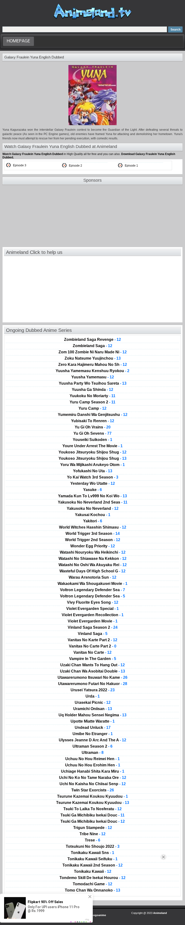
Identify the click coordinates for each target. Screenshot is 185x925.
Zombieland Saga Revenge (92, 339)
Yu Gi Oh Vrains (93, 427)
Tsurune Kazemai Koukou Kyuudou (92, 796)
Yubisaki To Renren (92, 421)
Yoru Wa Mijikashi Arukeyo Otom (92, 464)
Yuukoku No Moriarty (92, 396)
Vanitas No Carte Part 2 (92, 646)
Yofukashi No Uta (92, 471)
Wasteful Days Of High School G (92, 571)
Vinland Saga (92, 633)
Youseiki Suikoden (92, 439)
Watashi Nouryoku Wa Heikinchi (93, 552)
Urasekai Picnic (93, 702)
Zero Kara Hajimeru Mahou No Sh (92, 364)
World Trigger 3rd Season (93, 533)
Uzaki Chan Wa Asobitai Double (92, 671)
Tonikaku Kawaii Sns (92, 852)
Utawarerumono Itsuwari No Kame (92, 677)
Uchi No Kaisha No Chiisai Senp (92, 784)
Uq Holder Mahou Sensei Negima (92, 715)
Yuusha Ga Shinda (92, 389)
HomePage (18, 41)
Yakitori (92, 521)
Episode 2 (75, 165)
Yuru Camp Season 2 (92, 402)
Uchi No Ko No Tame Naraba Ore (92, 777)
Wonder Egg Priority (92, 546)
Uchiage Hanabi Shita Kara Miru (92, 771)
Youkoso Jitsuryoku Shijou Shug (92, 452)
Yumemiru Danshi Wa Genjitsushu (92, 414)
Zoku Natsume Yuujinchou (93, 358)
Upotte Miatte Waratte (93, 721)
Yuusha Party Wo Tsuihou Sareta (92, 383)
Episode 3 (19, 165)
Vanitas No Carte (92, 652)
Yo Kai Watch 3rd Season (92, 477)
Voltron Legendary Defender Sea (92, 590)
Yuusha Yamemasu (92, 377)
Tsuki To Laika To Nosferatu (92, 809)
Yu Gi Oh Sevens (92, 433)
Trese (92, 840)
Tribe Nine (92, 834)
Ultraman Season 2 (92, 746)
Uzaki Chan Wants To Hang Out (92, 665)
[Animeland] (93, 20)
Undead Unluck (93, 727)
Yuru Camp (92, 408)
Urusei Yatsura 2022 (93, 690)
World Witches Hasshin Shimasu (92, 527)
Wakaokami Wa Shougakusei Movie (92, 583)
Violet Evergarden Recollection (93, 615)
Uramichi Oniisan (92, 709)
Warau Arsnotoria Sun (92, 577)
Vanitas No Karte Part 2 (92, 640)
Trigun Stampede (92, 827)
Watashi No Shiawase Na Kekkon (92, 558)
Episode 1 (131, 165)
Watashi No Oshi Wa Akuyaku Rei (93, 565)
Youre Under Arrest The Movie (92, 446)
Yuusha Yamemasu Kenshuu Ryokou (92, 371)
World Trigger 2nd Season (92, 540)
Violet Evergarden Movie (93, 621)
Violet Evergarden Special (92, 608)
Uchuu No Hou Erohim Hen (92, 765)
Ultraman (93, 752)
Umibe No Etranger (93, 734)
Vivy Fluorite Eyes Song (92, 602)
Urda (93, 696)
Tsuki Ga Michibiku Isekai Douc (92, 815)
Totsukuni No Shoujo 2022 (92, 846)
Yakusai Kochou (92, 515)
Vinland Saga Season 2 (93, 627)
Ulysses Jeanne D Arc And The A (92, 740)
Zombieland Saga (92, 346)
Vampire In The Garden (92, 658)
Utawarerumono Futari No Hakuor (92, 684)
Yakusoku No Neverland (93, 508)
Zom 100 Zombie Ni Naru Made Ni (93, 352)
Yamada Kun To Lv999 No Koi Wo (92, 496)
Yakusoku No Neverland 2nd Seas (92, 502)
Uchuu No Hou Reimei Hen (92, 759)
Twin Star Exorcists (92, 790)
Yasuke (92, 490)
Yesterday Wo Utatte (92, 483)
